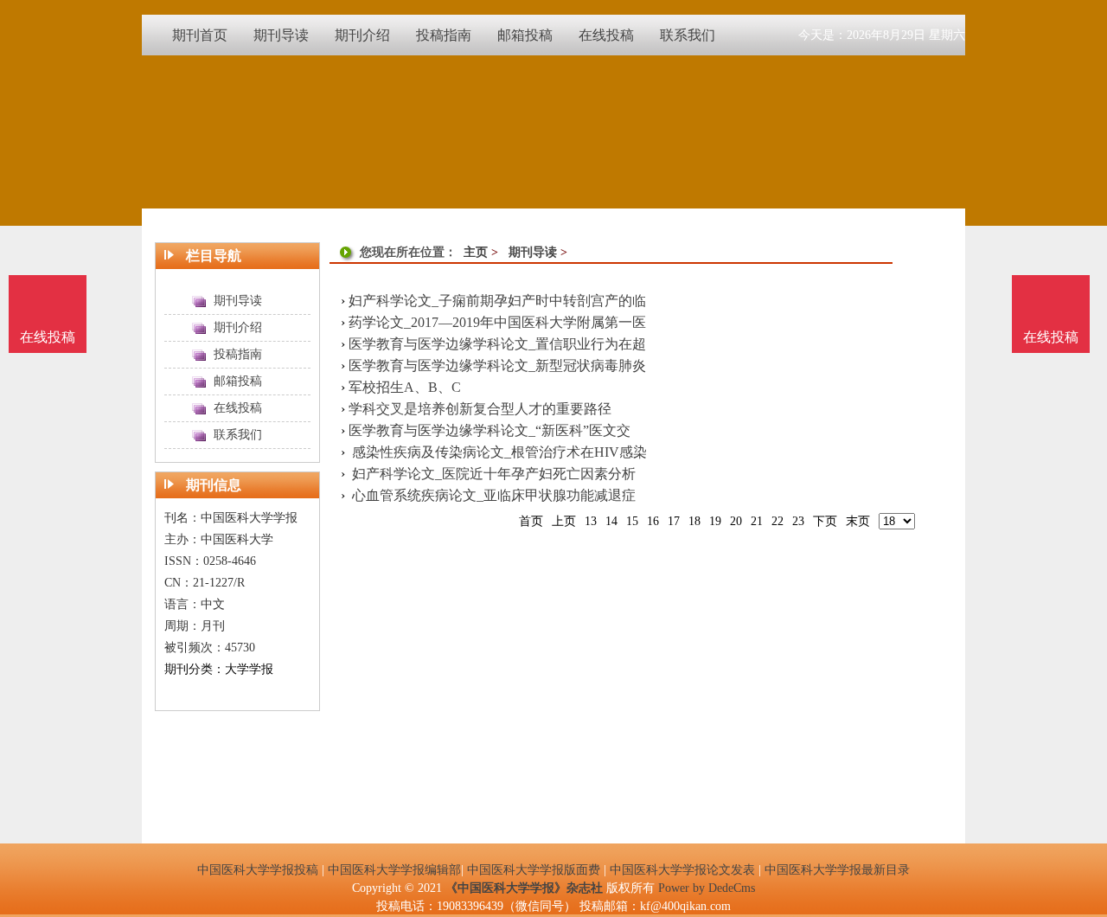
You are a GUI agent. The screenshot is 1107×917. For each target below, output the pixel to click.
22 (777, 521)
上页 (564, 521)
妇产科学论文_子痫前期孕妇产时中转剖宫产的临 (497, 300)
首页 (531, 521)
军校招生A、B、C (405, 387)
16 (653, 521)
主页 (476, 252)
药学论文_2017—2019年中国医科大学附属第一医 (497, 322)
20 (736, 521)
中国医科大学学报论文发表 (682, 869)
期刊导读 (533, 252)
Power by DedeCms (706, 888)
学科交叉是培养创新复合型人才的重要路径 (480, 408)
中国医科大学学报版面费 (533, 869)
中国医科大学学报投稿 (257, 869)
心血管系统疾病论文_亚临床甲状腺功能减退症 (492, 495)
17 (674, 521)
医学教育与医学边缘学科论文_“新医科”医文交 (489, 430)
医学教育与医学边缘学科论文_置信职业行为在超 (497, 344)
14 (611, 521)
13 (591, 521)
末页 (858, 521)
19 (715, 521)
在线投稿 (1050, 337)
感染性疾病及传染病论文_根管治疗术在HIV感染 (498, 452)
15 (632, 521)
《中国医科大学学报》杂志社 (524, 888)
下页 (825, 521)
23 (798, 521)
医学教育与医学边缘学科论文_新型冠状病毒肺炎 (497, 365)
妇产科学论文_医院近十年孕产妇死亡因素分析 (492, 473)
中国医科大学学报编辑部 (394, 869)
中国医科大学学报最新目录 (837, 869)
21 (757, 521)
